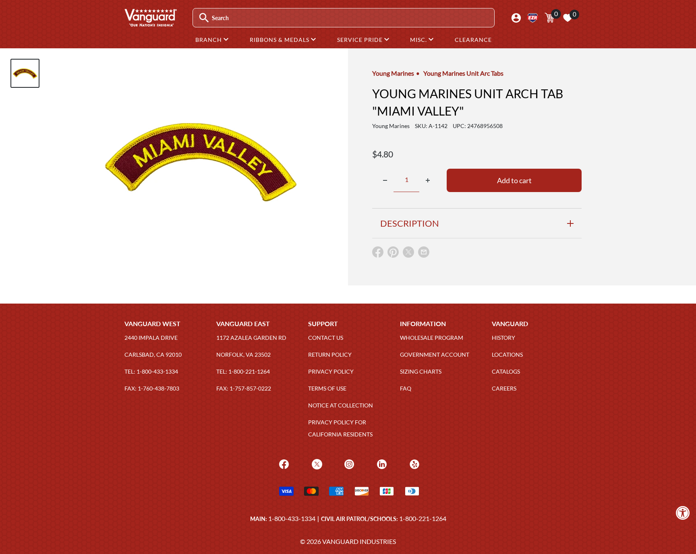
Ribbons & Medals (280, 39)
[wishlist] (567, 17)
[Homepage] (150, 24)
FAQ (405, 388)
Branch (209, 39)
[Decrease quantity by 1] (385, 180)
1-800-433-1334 (291, 518)
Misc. (419, 39)
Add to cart (514, 180)
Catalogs (506, 371)
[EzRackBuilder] (533, 18)
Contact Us (325, 337)
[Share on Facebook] (377, 253)
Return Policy (330, 354)
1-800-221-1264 (422, 518)
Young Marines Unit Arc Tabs (463, 73)
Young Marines (393, 73)
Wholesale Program (431, 337)
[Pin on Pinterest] (393, 253)
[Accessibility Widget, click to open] (683, 513)
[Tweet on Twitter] (408, 253)
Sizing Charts (420, 371)
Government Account (434, 354)
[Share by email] (423, 252)
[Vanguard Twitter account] (316, 463)
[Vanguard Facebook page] (283, 463)
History (503, 337)
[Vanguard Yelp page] (413, 463)
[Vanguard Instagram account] (348, 463)
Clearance (473, 39)
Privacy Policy (331, 371)
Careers (504, 388)
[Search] (204, 18)
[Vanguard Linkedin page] (381, 463)
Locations (507, 354)
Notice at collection (340, 405)
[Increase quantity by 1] (427, 180)
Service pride (360, 39)
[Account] (516, 18)
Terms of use (327, 388)
